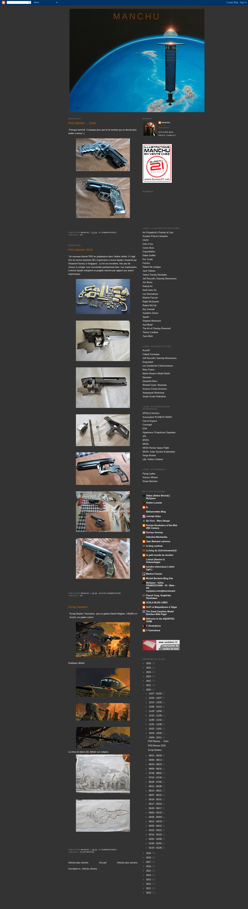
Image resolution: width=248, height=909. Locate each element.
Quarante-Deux (150, 381)
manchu (137, 16)
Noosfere (147, 377)
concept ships (153, 516)
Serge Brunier (149, 455)
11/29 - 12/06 (155, 711)
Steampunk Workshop (153, 393)
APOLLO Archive (151, 413)
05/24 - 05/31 (155, 799)
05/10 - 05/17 (155, 808)
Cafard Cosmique (151, 354)
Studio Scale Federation (154, 396)
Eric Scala (148, 259)
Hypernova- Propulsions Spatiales (159, 432)
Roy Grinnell (149, 309)
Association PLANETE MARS (157, 417)
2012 (148, 884)
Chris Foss (148, 244)
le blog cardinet (154, 546)
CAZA (145, 240)
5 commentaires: (108, 232)
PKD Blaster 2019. (80, 249)
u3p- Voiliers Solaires (153, 459)
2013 (148, 879)
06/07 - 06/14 (155, 795)
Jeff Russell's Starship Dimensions (160, 278)
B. (147, 507)
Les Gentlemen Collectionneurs (158, 365)
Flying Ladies (149, 473)
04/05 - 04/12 (155, 826)
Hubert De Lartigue (152, 267)
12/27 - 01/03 (155, 693)
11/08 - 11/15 (155, 720)
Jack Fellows (149, 271)
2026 (148, 663)
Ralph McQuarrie (151, 301)
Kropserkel (148, 362)
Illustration (87, 852)
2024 (148, 672)
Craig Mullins (149, 251)
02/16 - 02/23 (155, 834)
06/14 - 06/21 (155, 790)
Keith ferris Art (150, 290)
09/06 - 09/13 (155, 760)
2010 (148, 892)
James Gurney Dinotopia (155, 274)
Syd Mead (148, 324)
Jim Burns (148, 282)
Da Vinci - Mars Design (158, 521)
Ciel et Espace (150, 421)
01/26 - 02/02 (155, 843)
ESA (145, 428)
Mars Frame (148, 369)
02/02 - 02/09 (155, 839)
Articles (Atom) (89, 868)
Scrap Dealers (78, 607)
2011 (148, 888)
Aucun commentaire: (110, 593)
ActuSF (146, 350)
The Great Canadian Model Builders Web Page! (160, 612)
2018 (148, 857)
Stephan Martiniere (152, 321)
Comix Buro (148, 248)
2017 (148, 862)
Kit (81, 235)
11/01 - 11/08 (155, 724)
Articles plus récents (78, 862)
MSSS (146, 440)
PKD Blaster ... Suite (82, 123)
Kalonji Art (148, 286)
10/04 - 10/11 (155, 737)
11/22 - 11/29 (155, 715)
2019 (148, 853)
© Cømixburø (153, 630)
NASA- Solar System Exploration (159, 451)
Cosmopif (147, 424)
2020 (148, 689)
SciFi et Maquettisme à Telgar (161, 607)
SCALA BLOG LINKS (157, 602)
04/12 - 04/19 (155, 821)
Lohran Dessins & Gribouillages (155, 560)
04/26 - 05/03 (155, 817)
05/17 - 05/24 (155, 804)
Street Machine (150, 481)
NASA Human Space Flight (156, 448)
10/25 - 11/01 (155, 728)
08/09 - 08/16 (155, 768)
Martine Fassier (150, 297)
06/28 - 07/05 (155, 782)
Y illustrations (153, 626)
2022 (148, 681)
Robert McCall (149, 305)
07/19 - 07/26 (155, 777)
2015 (148, 870)
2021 (148, 685)
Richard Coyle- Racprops (155, 385)
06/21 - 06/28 (155, 786)
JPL (144, 436)
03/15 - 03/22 (155, 830)
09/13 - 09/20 (155, 755)
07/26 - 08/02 (155, 773)
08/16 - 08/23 (155, 764)
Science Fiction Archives (155, 389)
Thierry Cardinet (150, 332)
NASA (146, 444)
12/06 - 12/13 (155, 706)
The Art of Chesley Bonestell (157, 328)
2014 (148, 875)
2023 (148, 676)
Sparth (146, 317)
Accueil (102, 862)
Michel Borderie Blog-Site (159, 578)
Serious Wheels (150, 477)
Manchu (166, 122)
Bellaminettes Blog (156, 511)
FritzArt (146, 263)
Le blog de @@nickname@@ (161, 550)
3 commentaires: (108, 850)
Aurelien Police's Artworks (155, 236)
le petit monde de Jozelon (159, 555)
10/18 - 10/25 (155, 733)
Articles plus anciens (127, 862)
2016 (148, 866)
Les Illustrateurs (150, 294)
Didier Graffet (149, 255)
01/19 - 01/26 (155, 848)
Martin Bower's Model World (156, 373)
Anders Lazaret (154, 502)
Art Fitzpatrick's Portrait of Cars (158, 232)
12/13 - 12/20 (155, 702)
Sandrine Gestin (150, 313)
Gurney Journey (154, 532)
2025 (148, 667)
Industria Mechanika (156, 537)
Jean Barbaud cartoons (158, 541)
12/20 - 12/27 (155, 698)
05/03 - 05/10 (155, 812)
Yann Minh (148, 336)
